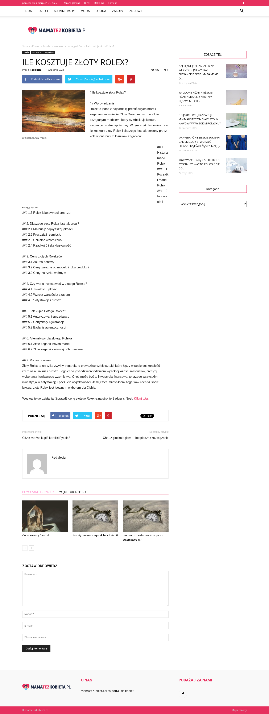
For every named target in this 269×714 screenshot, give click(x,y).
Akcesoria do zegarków (43, 52)
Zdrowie (136, 11)
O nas (87, 2)
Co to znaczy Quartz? (35, 535)
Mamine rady (64, 11)
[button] (242, 11)
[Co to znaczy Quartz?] (45, 516)
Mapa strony (239, 710)
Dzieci (43, 11)
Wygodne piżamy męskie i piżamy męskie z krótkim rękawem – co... (196, 97)
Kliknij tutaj (141, 398)
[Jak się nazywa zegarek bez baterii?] (95, 516)
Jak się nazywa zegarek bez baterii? (95, 535)
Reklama (99, 2)
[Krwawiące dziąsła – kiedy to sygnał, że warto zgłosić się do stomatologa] (236, 165)
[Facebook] (243, 3)
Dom (29, 11)
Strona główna (72, 2)
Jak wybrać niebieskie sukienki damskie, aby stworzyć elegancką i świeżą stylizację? (199, 142)
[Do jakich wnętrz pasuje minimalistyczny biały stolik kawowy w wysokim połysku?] (236, 120)
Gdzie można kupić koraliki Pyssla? (46, 438)
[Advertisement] (170, 30)
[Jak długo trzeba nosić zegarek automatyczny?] (146, 516)
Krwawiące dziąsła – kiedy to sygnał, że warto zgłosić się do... (199, 164)
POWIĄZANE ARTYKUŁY (38, 492)
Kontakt (112, 2)
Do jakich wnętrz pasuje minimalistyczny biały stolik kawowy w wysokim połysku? (200, 119)
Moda (85, 11)
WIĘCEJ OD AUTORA (73, 492)
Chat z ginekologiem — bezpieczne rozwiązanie (136, 438)
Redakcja (36, 69)
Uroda (101, 11)
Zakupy (117, 11)
